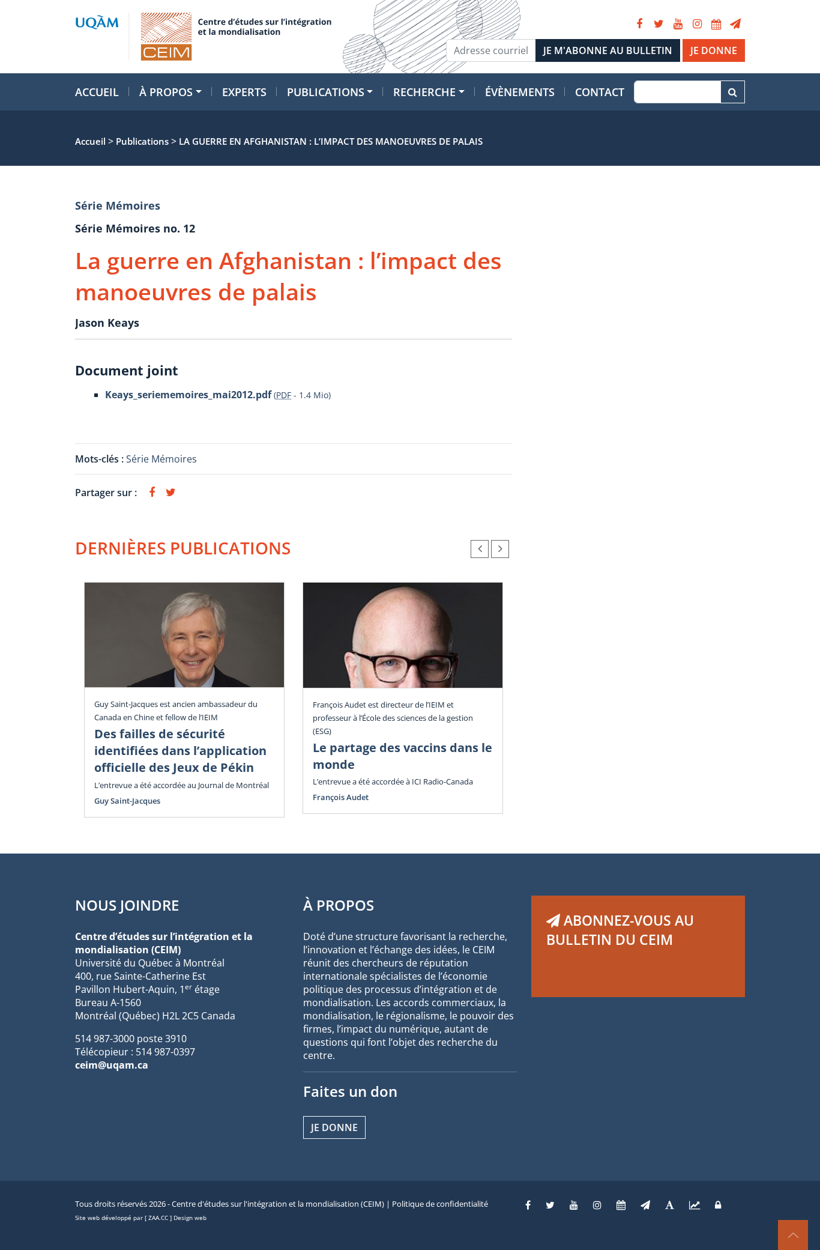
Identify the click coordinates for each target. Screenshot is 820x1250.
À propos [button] (166, 92)
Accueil (97, 92)
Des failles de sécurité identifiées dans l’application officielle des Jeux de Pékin (180, 750)
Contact (599, 92)
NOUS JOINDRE (127, 905)
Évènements (520, 92)
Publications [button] (325, 92)
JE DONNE (713, 50)
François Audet (341, 797)
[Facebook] (639, 24)
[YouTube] (678, 24)
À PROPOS (338, 905)
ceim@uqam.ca (111, 1065)
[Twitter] (659, 24)
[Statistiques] (694, 1205)
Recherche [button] (424, 92)
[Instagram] (697, 24)
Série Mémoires (117, 205)
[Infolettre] (735, 24)
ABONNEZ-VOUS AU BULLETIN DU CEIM (620, 930)
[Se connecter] (718, 1205)
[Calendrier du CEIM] (716, 24)
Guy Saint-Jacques (127, 800)
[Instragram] (597, 1205)
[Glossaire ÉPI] (669, 1205)
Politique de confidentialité (440, 1203)
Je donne (334, 1127)
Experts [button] (244, 92)
